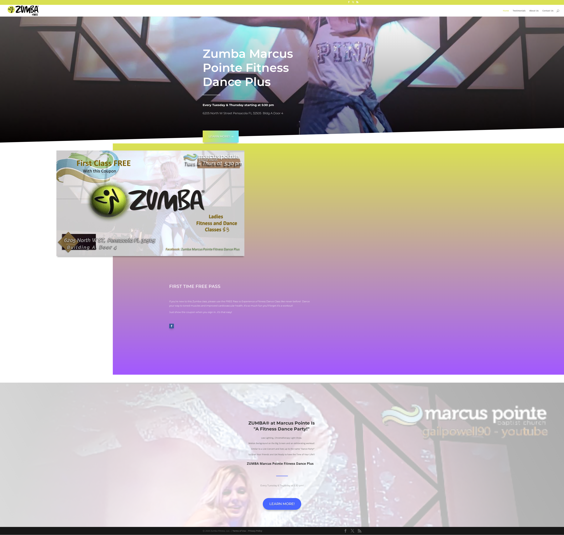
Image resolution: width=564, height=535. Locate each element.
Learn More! (219, 136)
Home (506, 11)
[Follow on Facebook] (171, 326)
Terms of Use (239, 530)
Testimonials (519, 11)
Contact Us (547, 11)
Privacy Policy (255, 530)
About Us (534, 11)
